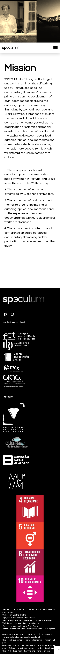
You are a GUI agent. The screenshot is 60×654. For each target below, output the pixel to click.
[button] (55, 47)
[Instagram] (12, 314)
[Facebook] (5, 314)
